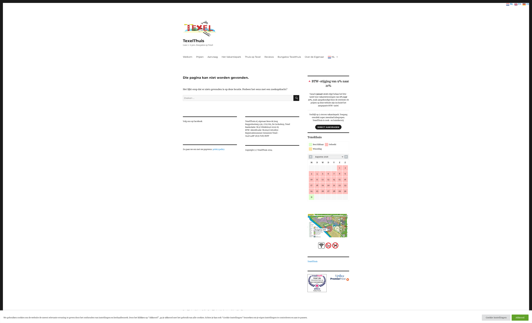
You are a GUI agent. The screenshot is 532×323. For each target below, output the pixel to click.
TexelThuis (193, 40)
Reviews (269, 57)
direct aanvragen (328, 127)
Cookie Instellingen (496, 317)
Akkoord (520, 317)
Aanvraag (213, 57)
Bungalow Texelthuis (289, 57)
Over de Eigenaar (314, 57)
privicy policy (218, 149)
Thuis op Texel (253, 57)
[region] (266, 316)
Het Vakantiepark (231, 57)
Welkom (187, 57)
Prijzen (200, 57)
